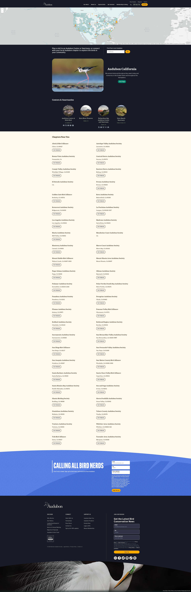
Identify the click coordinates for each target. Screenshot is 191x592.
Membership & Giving (122, 4)
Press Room (69, 523)
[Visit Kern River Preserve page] (86, 116)
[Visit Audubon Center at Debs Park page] (68, 116)
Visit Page (122, 81)
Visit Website (56, 150)
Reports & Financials (52, 530)
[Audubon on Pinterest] (134, 558)
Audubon (47, 4)
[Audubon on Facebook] (119, 558)
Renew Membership (89, 528)
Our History (50, 520)
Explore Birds (101, 4)
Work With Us (69, 518)
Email (114, 461)
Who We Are (50, 518)
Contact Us (68, 526)
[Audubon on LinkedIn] (127, 558)
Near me (137, 4)
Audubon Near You (89, 518)
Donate (145, 4)
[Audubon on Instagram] (115, 558)
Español (145, 1)
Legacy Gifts (87, 526)
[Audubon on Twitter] (123, 558)
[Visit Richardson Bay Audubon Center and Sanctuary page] (104, 116)
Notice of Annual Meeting (54, 527)
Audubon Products (89, 520)
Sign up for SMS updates (72, 528)
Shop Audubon (133, 1)
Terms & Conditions (120, 486)
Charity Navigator (50, 538)
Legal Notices (66, 546)
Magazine (140, 1)
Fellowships (69, 520)
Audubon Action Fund (53, 532)
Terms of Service (125, 476)
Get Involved (111, 4)
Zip (113, 466)
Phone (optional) (116, 471)
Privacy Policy (117, 476)
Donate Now (87, 523)
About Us (93, 4)
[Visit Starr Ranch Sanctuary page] (121, 116)
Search (131, 4)
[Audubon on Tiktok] (131, 558)
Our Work (86, 4)
